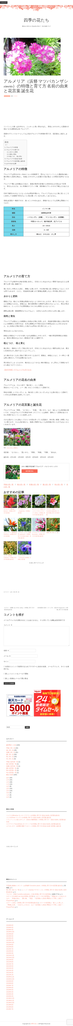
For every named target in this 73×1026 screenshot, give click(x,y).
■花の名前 (9, 774)
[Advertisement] (36, 111)
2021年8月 (9, 962)
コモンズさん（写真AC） (12, 447)
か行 (7, 780)
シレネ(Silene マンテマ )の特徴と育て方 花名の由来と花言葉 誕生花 (28, 817)
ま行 (7, 790)
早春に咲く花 (10, 748)
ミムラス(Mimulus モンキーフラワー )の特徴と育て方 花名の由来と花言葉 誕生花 (33, 815)
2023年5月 (9, 936)
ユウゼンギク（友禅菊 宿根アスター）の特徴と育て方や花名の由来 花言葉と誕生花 (33, 826)
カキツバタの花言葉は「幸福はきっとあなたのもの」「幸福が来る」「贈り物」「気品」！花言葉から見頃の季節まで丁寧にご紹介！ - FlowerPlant (36, 898)
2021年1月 (9, 974)
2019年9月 (9, 1004)
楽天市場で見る (29, 471)
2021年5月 (9, 966)
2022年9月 (9, 944)
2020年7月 (9, 985)
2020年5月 (9, 989)
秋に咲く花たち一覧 (12, 890)
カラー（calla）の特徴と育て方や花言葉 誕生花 (22, 902)
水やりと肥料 (13, 152)
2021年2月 (9, 972)
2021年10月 (10, 957)
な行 (7, 786)
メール (7, 656)
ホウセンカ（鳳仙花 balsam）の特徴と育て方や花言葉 (10, 511)
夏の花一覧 (47, 484)
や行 (7, 793)
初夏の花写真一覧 (12, 766)
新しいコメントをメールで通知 (16, 674)
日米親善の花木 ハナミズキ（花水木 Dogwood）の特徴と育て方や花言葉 (52, 608)
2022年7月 (9, 949)
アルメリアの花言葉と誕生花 (15, 161)
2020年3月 (9, 994)
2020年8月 (9, 983)
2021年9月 (9, 959)
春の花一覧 (21, 484)
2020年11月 (10, 977)
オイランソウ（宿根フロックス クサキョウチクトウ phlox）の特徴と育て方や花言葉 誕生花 (38, 511)
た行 (7, 784)
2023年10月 (10, 931)
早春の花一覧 (8, 484)
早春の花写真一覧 (12, 762)
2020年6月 (9, 987)
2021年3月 (9, 970)
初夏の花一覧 (34, 484)
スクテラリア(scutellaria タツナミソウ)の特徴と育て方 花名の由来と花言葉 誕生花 (33, 824)
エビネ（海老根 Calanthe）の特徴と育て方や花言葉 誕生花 (10, 557)
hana (15, 96)
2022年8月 (9, 946)
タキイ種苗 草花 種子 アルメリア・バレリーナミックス (40, 466)
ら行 (7, 795)
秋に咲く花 (10, 756)
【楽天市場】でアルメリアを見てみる (17, 370)
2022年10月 (10, 942)
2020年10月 (10, 979)
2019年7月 (9, 1009)
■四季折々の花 (11, 745)
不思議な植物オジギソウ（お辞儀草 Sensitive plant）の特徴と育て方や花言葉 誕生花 (34, 885)
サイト (6, 661)
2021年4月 (9, 968)
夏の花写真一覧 (11, 768)
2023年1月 (9, 940)
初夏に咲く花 (10, 752)
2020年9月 (9, 981)
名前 (6, 650)
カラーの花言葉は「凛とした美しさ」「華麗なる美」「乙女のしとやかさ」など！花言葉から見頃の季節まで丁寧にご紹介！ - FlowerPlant (35, 905)
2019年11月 (10, 1000)
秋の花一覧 (59, 484)
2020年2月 (9, 996)
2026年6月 (9, 925)
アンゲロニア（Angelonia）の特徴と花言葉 (24, 511)
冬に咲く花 (10, 759)
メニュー (3, 2)
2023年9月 (9, 934)
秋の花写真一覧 (11, 770)
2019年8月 (9, 1007)
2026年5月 (9, 927)
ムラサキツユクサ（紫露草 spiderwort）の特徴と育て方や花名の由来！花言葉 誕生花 (24, 535)
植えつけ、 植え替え (15, 156)
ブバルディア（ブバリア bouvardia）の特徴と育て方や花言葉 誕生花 (38, 534)
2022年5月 (9, 951)
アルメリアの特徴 (12, 147)
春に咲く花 (16, 591)
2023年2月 (9, 938)
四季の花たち (36, 20)
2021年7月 (9, 964)
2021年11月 (10, 955)
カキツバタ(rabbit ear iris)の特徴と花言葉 (19, 896)
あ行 (11, 591)
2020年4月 (9, 992)
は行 (7, 788)
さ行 (7, 782)
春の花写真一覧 (11, 764)
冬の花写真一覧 (11, 772)
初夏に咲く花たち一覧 (52, 532)
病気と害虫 (12, 154)
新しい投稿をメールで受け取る (16, 678)
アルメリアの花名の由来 (14, 158)
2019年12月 (10, 998)
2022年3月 (9, 953)
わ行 (7, 797)
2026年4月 (9, 929)
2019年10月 (10, 1002)
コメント (8, 625)
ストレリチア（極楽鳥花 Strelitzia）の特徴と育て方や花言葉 (10, 534)
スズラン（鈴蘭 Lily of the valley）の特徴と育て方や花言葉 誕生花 (19, 608)
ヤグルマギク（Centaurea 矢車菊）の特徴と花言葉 (24, 557)
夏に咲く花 (10, 754)
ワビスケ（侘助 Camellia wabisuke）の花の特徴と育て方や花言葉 (52, 511)
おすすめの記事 (11, 163)
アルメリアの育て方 (12, 150)
